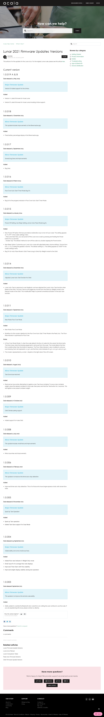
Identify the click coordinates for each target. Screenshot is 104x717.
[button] (21, 614)
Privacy (38, 714)
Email (39, 680)
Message (49, 680)
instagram (90, 699)
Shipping (32, 714)
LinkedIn (10, 621)
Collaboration (9, 704)
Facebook (4, 621)
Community (9, 705)
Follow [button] (64, 56)
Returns (27, 714)
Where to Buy (26, 702)
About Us (8, 702)
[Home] (10, 3)
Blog (7, 707)
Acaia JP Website (63, 714)
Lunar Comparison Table (10, 654)
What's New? (20, 44)
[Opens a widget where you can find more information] (97, 714)
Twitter (7, 621)
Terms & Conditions (19, 714)
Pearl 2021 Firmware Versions (12, 657)
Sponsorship (44, 714)
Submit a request (90, 3)
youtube (93, 699)
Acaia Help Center (8, 44)
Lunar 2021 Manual (9, 651)
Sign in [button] (98, 3)
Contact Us (40, 702)
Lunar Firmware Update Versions (13, 648)
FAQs (23, 704)
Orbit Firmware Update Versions (12, 660)
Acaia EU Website (53, 714)
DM (59, 680)
